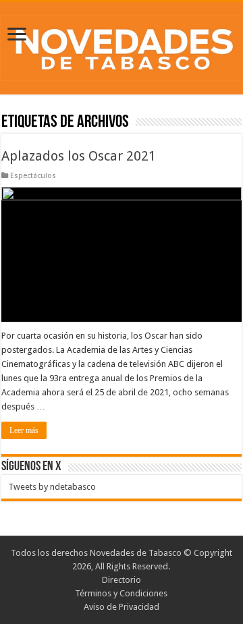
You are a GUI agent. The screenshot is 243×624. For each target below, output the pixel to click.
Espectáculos (33, 175)
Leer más (23, 430)
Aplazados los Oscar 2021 (78, 156)
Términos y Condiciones (121, 593)
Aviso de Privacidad (121, 607)
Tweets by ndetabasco (52, 487)
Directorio (121, 580)
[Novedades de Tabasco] (121, 46)
